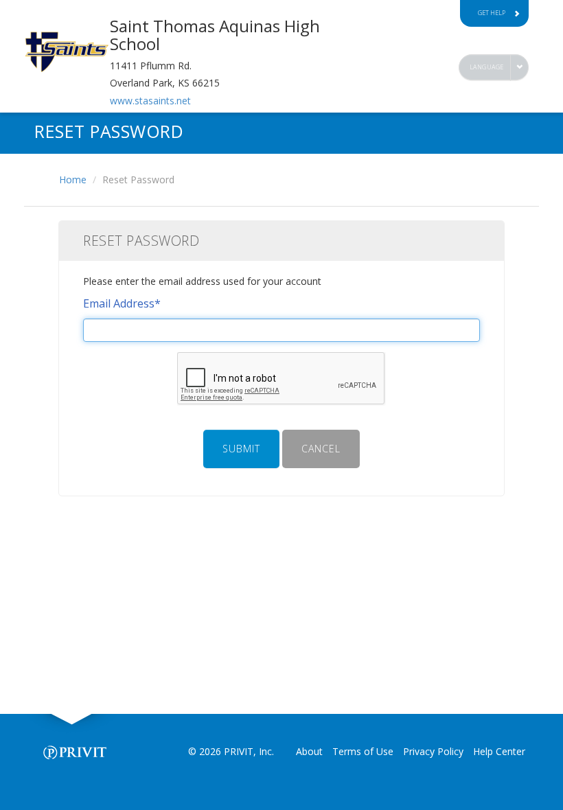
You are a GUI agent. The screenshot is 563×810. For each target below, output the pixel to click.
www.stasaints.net (150, 100)
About (309, 751)
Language (487, 66)
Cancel (321, 448)
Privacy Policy (433, 751)
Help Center (499, 751)
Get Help (491, 12)
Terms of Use (362, 751)
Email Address (122, 303)
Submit (241, 448)
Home (73, 179)
